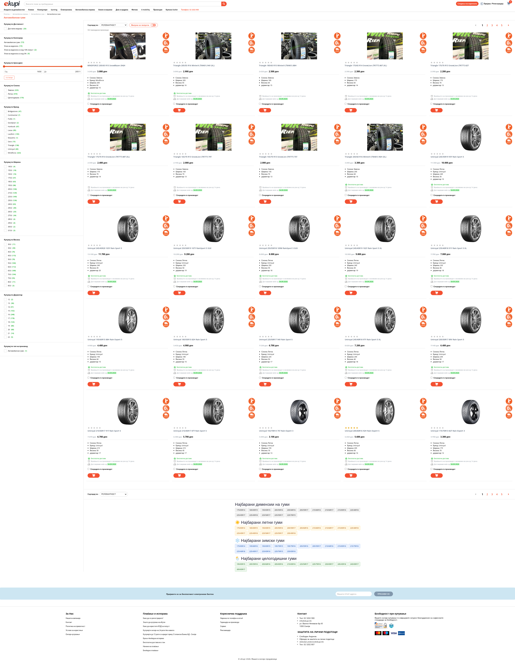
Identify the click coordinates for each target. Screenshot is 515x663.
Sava (10, 141)
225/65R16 (266, 551)
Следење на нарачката (467, 3)
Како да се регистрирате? (153, 618)
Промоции (157, 9)
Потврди (9, 78)
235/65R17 (329, 564)
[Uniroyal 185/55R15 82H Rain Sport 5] (213, 320)
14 (9, 307)
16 (9, 314)
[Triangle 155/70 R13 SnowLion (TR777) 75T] (299, 137)
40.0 (9, 252)
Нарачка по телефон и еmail (231, 618)
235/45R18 (291, 533)
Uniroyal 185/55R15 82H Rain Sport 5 (190, 339)
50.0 (9, 259)
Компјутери (42, 9)
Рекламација (225, 630)
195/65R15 (266, 510)
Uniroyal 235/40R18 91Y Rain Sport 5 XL (449, 248)
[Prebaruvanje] (224, 4)
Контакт (69, 622)
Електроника (66, 9)
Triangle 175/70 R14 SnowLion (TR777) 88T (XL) (109, 156)
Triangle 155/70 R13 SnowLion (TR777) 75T (278, 156)
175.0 (10, 178)
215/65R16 (342, 510)
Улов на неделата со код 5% (15, 53)
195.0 (10, 185)
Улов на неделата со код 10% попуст (18, 50)
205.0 (10, 189)
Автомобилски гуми (12, 42)
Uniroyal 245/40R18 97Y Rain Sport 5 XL (363, 339)
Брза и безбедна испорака (153, 638)
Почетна (7, 14)
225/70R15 (291, 515)
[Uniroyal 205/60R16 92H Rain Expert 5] (384, 411)
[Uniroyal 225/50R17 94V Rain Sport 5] (299, 320)
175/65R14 (241, 510)
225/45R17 (241, 515)
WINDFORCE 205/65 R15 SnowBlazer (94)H (106, 65)
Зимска (11, 90)
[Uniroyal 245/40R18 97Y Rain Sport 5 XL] (384, 320)
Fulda (10, 119)
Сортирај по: (93, 25)
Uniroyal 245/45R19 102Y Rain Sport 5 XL (363, 248)
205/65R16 (279, 564)
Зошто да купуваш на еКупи (154, 622)
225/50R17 (266, 515)
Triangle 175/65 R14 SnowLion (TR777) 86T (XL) (366, 65)
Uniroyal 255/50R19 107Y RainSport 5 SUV (192, 248)
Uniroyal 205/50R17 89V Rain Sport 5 (447, 339)
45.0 (9, 255)
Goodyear (12, 123)
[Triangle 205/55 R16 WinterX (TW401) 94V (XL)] (213, 45)
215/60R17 (329, 510)
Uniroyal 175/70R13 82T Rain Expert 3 (448, 431)
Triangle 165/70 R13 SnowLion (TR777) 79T (192, 156)
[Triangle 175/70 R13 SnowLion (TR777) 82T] (470, 45)
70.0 (9, 274)
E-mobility (145, 9)
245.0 (10, 204)
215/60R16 (316, 510)
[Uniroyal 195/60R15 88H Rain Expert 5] (127, 320)
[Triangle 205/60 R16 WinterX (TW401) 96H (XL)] (384, 137)
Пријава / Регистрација (493, 3)
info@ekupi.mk (305, 621)
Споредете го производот (101, 104)
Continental (12, 115)
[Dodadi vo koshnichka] (93, 110)
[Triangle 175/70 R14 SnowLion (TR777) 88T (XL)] (127, 137)
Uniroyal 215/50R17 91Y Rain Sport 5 (104, 431)
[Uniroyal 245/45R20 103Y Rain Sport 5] (127, 228)
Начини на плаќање (151, 646)
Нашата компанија (73, 618)
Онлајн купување (73, 634)
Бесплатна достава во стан (154, 642)
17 (9, 318)
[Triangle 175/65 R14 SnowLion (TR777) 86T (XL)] (384, 45)
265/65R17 (241, 569)
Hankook (11, 126)
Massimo (11, 138)
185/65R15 (253, 510)
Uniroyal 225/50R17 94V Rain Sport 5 (276, 339)
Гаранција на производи (229, 622)
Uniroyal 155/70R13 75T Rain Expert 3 (276, 431)
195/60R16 (253, 546)
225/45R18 (253, 515)
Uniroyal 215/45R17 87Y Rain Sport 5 (190, 431)
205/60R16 (291, 510)
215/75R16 (354, 546)
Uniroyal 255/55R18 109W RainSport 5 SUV (278, 248)
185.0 (10, 181)
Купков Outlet (172, 9)
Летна (10, 94)
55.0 (9, 263)
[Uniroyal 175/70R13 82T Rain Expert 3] (470, 411)
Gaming (54, 9)
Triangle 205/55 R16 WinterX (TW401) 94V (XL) (193, 65)
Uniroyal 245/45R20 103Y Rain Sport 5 (105, 248)
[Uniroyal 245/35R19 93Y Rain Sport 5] (470, 137)
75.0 (9, 278)
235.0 (10, 200)
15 (9, 310)
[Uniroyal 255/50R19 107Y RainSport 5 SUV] (213, 228)
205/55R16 (279, 510)
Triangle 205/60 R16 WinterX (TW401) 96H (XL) (365, 156)
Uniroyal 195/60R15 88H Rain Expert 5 (105, 339)
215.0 (10, 193)
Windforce (12, 153)
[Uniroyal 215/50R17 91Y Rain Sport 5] (127, 411)
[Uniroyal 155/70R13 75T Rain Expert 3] (299, 411)
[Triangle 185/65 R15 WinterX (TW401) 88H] (299, 45)
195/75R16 (291, 546)
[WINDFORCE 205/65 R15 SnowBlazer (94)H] (127, 45)
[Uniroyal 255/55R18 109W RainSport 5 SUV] (299, 228)
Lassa (10, 130)
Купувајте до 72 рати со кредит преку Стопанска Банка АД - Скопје (169, 634)
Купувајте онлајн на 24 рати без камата (158, 630)
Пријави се (384, 594)
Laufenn (11, 134)
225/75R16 (316, 564)
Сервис (223, 626)
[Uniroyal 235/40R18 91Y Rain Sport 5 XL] (470, 228)
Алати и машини (105, 9)
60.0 (9, 267)
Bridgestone (13, 111)
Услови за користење (74, 630)
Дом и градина (122, 9)
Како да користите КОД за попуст (156, 626)
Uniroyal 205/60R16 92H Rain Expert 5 (362, 431)
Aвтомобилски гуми (37, 14)
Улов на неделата (11, 46)
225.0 (10, 196)
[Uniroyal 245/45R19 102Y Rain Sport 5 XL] (384, 228)
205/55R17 (304, 510)
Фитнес (135, 9)
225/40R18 (354, 510)
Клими (31, 9)
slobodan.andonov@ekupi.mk (311, 642)
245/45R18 (342, 564)
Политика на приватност (75, 626)
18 (9, 322)
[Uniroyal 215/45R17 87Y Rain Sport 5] (213, 411)
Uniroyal (11, 149)
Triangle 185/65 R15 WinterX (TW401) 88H (278, 65)
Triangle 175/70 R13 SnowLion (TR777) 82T (450, 65)
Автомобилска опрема (85, 9)
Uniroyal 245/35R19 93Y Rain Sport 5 (447, 156)
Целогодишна (13, 97)
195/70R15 (279, 546)
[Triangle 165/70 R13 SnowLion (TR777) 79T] (213, 137)
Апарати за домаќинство (14, 9)
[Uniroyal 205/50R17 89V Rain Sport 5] (470, 320)
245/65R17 (354, 564)
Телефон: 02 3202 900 (190, 9)
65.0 (9, 270)
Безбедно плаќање (150, 650)
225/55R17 (279, 515)
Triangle (11, 145)
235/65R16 (291, 551)
